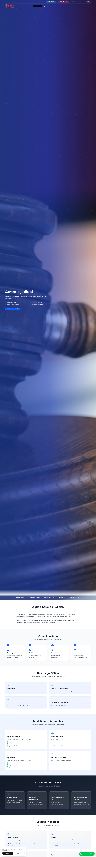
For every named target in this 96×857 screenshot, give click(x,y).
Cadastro (89, 1)
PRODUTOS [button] (37, 6)
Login (82, 1)
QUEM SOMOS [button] (47, 6)
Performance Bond (75, 597)
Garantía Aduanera (49, 597)
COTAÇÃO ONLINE (50, 1)
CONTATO (65, 6)
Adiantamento (62, 597)
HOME (30, 6)
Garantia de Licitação (34, 597)
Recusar (19, 853)
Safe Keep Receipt (20, 597)
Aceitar (7, 853)
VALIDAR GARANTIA (64, 1)
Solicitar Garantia (11, 309)
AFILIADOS (57, 6)
